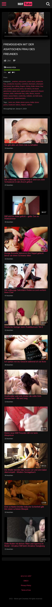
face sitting (15, 86)
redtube (29, 96)
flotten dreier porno (23, 102)
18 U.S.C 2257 (26, 576)
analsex (15, 81)
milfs (27, 93)
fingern (22, 86)
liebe (12, 93)
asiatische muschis (14, 84)
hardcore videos (14, 105)
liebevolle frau (19, 93)
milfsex (29, 105)
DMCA (26, 581)
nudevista (22, 96)
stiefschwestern (20, 98)
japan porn (16, 91)
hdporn (23, 105)
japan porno (25, 91)
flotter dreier (35, 86)
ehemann (32, 84)
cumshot (25, 84)
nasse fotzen (13, 96)
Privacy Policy (26, 585)
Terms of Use (26, 590)
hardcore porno (18, 89)
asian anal (31, 81)
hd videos (28, 89)
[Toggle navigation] (4, 4)
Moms (32, 93)
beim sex (12, 102)
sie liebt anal (37, 96)
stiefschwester (8, 98)
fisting (28, 86)
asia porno (22, 81)
